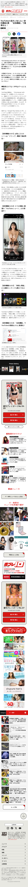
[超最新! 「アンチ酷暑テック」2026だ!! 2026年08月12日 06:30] (7, 543)
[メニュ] (25, 11)
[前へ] (0, 369)
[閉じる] (26, 4)
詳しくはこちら (9, 6)
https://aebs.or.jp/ (12, 839)
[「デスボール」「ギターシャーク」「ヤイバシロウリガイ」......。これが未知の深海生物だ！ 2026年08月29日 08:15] (7, 514)
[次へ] (27, 369)
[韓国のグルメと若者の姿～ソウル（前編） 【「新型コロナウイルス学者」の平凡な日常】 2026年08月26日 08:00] (7, 529)
